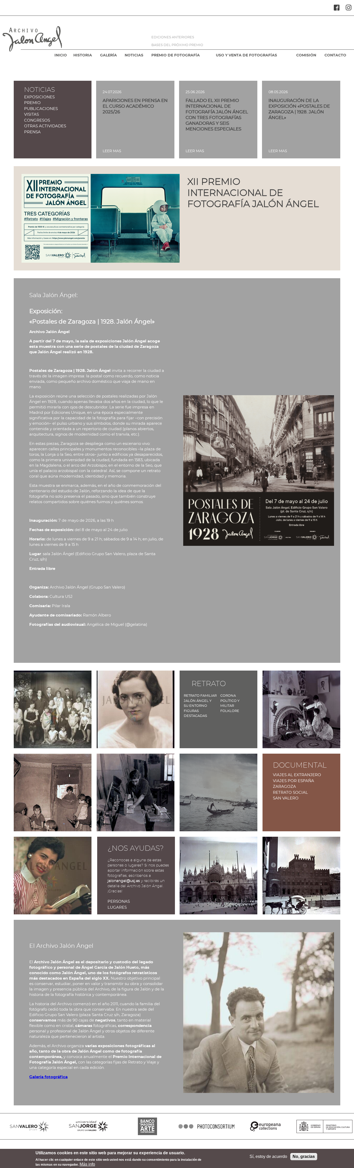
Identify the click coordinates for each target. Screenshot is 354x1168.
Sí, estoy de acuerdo (268, 1156)
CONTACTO (335, 55)
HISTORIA (82, 55)
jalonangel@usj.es (124, 881)
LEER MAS (112, 151)
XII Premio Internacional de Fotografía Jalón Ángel (253, 193)
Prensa (32, 132)
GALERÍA (108, 55)
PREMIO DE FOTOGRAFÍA (175, 55)
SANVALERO (29, 1126)
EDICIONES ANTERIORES (172, 37)
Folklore (229, 711)
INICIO (60, 55)
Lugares (117, 907)
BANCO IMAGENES (147, 1126)
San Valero (286, 798)
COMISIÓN (306, 55)
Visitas (31, 114)
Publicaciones (41, 109)
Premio (32, 103)
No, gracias (304, 1156)
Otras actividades (45, 126)
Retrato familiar (200, 695)
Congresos (37, 120)
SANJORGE (88, 1126)
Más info (87, 1164)
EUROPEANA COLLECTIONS (265, 1126)
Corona (228, 695)
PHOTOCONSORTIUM (206, 1126)
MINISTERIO (324, 1126)
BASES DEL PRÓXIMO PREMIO (177, 45)
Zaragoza (284, 787)
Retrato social (290, 793)
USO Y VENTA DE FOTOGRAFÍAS (246, 55)
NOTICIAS (134, 55)
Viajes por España (293, 781)
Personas (119, 901)
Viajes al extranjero (297, 775)
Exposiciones (39, 97)
